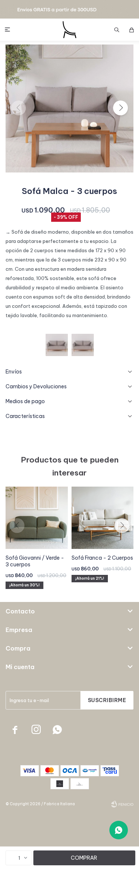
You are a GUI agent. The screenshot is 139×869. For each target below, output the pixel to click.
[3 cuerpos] (83, 345)
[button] (116, 30)
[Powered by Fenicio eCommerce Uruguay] (122, 804)
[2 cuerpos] (57, 345)
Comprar (84, 858)
